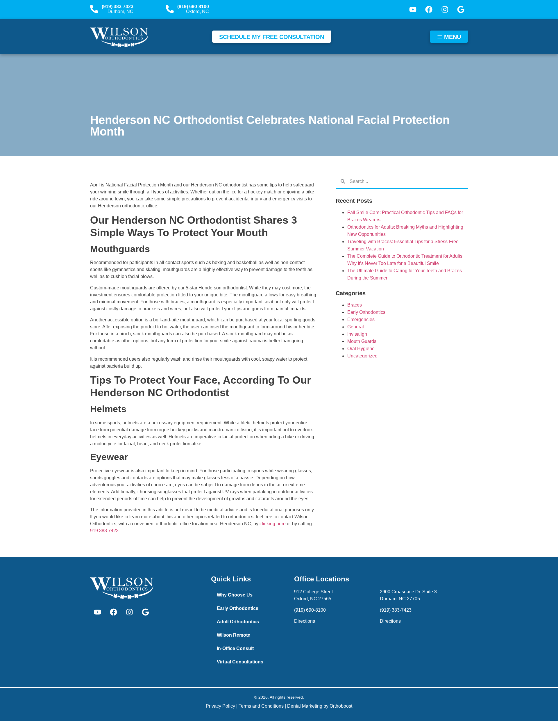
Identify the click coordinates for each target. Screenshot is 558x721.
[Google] (460, 9)
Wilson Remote (233, 635)
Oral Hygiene (361, 348)
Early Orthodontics (366, 312)
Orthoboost (341, 706)
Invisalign (357, 334)
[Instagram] (444, 9)
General (355, 326)
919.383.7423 (104, 530)
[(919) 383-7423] (94, 9)
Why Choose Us (235, 594)
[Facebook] (428, 9)
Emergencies (361, 319)
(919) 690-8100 (193, 6)
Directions (304, 621)
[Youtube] (412, 9)
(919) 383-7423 (117, 6)
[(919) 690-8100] (170, 9)
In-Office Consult (235, 648)
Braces (354, 304)
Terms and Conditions (261, 706)
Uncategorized (362, 355)
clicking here (273, 523)
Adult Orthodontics (238, 621)
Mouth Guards (361, 341)
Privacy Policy (220, 706)
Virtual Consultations (240, 661)
